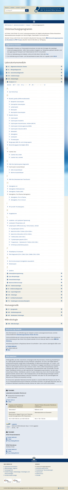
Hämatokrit (14, 131)
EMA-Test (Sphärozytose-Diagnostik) (19, 164)
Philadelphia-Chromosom (16, 251)
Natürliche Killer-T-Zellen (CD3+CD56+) (21, 231)
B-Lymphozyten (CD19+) (17, 229)
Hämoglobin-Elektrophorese (16, 189)
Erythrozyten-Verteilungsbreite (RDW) (21, 126)
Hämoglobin (14, 134)
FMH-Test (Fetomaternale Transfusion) (19, 179)
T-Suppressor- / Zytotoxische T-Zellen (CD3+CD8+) (24, 242)
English (7, 7)
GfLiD (55, 56)
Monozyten (14, 109)
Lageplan (14, 424)
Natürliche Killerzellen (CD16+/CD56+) (21, 234)
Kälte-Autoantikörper (16, 170)
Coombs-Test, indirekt (17, 157)
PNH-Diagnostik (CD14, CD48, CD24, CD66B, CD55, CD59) (24, 254)
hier (47, 54)
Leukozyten (14, 137)
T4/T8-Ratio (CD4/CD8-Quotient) (19, 245)
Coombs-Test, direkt (16, 154)
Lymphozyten (14, 107)
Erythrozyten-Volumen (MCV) (19, 129)
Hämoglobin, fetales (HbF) (16, 191)
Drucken (62, 488)
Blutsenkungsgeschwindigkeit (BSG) (19, 145)
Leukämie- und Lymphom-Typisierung (19, 220)
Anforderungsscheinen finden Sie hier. (27, 334)
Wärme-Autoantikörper (17, 172)
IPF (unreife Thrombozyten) (16, 207)
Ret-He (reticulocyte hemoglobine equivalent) (21, 261)
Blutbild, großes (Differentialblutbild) (19, 98)
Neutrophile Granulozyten (18, 112)
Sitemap (12, 7)
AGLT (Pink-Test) (13, 92)
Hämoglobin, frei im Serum (18, 200)
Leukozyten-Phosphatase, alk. (17, 223)
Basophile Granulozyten (17, 101)
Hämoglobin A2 (13, 186)
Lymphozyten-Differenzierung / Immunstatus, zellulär (24, 226)
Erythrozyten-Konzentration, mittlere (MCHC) (23, 123)
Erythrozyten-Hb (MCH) (17, 120)
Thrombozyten (15, 139)
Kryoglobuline (13, 213)
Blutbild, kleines (13, 115)
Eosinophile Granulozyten (18, 104)
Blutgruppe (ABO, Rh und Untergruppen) (20, 142)
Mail (9, 350)
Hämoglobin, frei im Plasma (18, 197)
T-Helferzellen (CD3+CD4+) (18, 237)
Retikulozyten (12, 264)
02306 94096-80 (12, 346)
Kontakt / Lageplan (20, 7)
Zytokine (11, 270)
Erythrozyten (14, 118)
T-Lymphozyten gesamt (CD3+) (19, 239)
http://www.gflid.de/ (13, 441)
